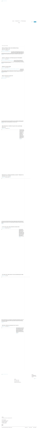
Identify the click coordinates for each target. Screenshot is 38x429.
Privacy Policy (26, 427)
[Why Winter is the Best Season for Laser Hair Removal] (10, 150)
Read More (2, 54)
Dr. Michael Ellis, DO (34, 375)
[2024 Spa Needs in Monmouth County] (8, 348)
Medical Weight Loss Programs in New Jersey (12, 57)
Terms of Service (30, 427)
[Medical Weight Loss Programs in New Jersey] (7, 60)
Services (32, 374)
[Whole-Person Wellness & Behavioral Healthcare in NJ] (5, 51)
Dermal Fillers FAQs (6, 66)
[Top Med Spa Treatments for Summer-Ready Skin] (15, 297)
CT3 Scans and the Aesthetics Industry (10, 226)
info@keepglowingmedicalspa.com (17, 382)
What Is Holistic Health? (7, 75)
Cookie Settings (34, 427)
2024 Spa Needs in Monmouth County (10, 325)
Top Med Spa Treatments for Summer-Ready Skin (12, 274)
